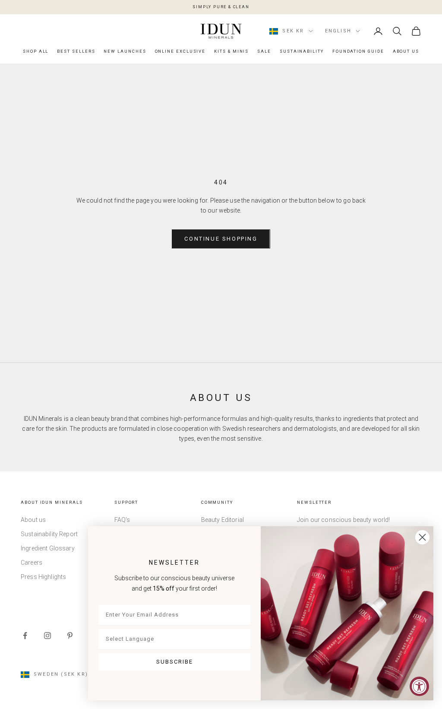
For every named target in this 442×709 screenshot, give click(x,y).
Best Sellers (76, 51)
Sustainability (302, 51)
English (338, 31)
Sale (264, 51)
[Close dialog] (422, 537)
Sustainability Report (49, 534)
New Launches (125, 51)
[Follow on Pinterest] (70, 635)
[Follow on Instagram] (47, 635)
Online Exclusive (180, 51)
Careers (31, 562)
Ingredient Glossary (48, 548)
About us (33, 519)
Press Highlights (43, 576)
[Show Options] (242, 639)
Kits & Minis (231, 51)
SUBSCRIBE (174, 661)
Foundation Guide (358, 51)
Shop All (35, 51)
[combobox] (172, 639)
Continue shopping (220, 238)
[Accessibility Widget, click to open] (419, 686)
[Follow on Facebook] (25, 635)
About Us (406, 51)
